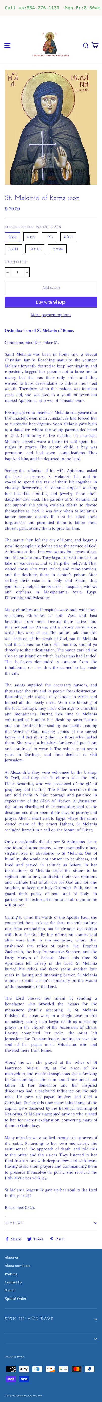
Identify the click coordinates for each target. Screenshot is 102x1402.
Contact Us (13, 1282)
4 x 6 (31, 236)
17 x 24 (57, 248)
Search (10, 1290)
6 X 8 (68, 236)
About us (12, 1257)
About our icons (17, 1265)
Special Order (15, 1298)
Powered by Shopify (14, 1356)
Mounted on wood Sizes (33, 227)
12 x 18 (35, 248)
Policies (11, 1274)
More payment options (51, 314)
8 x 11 (13, 248)
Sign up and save (29, 1319)
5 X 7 (49, 236)
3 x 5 (12, 236)
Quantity (16, 262)
